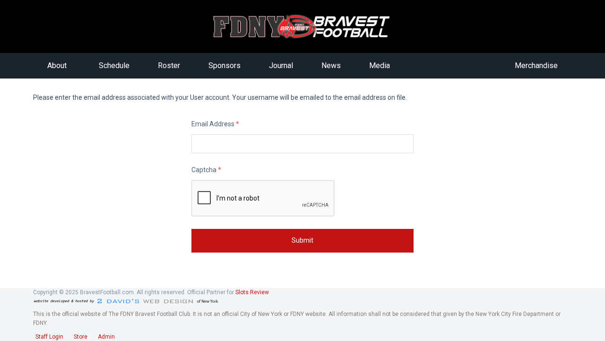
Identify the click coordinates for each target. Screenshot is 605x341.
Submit (302, 240)
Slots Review (252, 292)
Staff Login (49, 336)
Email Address (215, 124)
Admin (106, 336)
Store (80, 336)
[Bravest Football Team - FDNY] (303, 26)
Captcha (206, 170)
